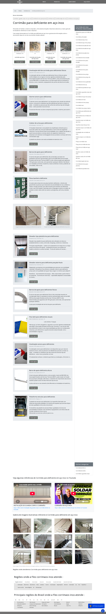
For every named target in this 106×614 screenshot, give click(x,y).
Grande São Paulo (57, 582)
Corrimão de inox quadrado (83, 82)
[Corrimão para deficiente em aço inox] (19, 46)
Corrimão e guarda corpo (83, 473)
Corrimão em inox (81, 99)
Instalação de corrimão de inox (83, 133)
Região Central (18, 582)
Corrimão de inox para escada (82, 61)
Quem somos (72, 1)
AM (58, 599)
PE (41, 599)
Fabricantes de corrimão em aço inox (83, 116)
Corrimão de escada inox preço (82, 54)
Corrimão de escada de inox (83, 45)
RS (37, 599)
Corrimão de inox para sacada (82, 70)
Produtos (57, 1)
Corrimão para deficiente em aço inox (83, 112)
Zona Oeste (34, 582)
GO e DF (53, 599)
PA (61, 599)
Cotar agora (19, 62)
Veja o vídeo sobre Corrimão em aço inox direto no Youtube (71, 508)
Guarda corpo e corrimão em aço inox (83, 128)
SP (26, 599)
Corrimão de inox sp (81, 84)
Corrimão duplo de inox (60, 18)
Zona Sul (42, 582)
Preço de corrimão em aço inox (83, 148)
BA (44, 599)
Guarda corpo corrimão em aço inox (83, 121)
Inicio (44, 1)
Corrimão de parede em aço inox (83, 88)
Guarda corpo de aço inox (83, 125)
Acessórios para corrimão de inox (83, 33)
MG (19, 599)
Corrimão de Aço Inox (81, 40)
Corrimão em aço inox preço (83, 97)
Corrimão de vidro (81, 471)
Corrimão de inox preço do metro (83, 78)
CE (48, 599)
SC (33, 599)
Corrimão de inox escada (82, 57)
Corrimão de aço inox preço (83, 42)
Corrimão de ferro (81, 468)
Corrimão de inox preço (82, 74)
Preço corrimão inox (81, 141)
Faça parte (87, 1)
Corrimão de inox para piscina (40, 18)
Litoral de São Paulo (68, 582)
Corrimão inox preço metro (83, 108)
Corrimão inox (51, 18)
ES (23, 599)
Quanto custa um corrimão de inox (83, 157)
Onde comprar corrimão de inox (83, 137)
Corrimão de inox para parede (82, 66)
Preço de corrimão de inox (83, 144)
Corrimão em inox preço (73, 18)
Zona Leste (48, 582)
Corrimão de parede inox (82, 168)
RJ (15, 599)
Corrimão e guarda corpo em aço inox (22, 18)
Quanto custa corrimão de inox (83, 152)
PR (30, 599)
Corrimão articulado (81, 37)
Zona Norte (27, 582)
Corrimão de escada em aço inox (83, 49)
